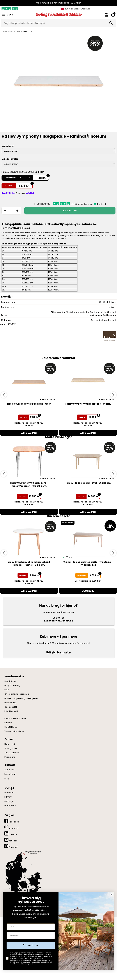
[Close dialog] (111, 894)
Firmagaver (10, 805)
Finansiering (10, 702)
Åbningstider (10, 748)
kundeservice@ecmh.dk (58, 620)
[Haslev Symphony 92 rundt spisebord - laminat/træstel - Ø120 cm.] (29, 539)
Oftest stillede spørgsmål (16, 694)
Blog (6, 778)
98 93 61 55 (58, 617)
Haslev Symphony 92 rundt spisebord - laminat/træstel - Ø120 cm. (29, 563)
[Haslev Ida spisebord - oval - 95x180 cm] (88, 460)
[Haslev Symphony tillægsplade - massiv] (88, 381)
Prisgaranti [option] (77, 8)
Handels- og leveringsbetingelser (21, 698)
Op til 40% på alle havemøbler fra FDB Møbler (58, 2)
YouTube (13, 840)
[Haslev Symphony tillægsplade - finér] (29, 381)
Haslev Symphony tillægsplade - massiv (88, 403)
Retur (7, 689)
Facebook (13, 821)
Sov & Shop (10, 681)
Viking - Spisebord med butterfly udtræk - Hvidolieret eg (88, 563)
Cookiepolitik (10, 707)
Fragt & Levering (12, 685)
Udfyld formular (58, 652)
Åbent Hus (9, 769)
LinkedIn (12, 834)
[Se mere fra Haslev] (109, 337)
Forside (5, 31)
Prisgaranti (9, 757)
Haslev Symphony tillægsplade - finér (29, 403)
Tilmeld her (30, 945)
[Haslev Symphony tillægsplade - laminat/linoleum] (58, 83)
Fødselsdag (10, 774)
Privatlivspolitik (11, 711)
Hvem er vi (9, 744)
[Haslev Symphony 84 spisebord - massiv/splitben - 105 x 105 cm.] (29, 460)
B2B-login (9, 801)
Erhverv (8, 722)
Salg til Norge (11, 727)
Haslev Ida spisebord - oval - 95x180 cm (88, 482)
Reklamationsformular (15, 718)
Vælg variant (29, 432)
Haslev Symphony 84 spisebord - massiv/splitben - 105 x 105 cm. (29, 484)
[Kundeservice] (106, 14)
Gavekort (9, 792)
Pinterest (13, 847)
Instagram (13, 828)
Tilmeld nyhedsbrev (14, 731)
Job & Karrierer (12, 752)
